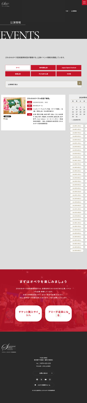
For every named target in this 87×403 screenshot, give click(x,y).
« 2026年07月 (76, 120)
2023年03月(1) (76, 188)
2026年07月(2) (76, 133)
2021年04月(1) (76, 219)
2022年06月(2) (76, 202)
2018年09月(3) (76, 233)
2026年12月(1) (76, 126)
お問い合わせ (43, 373)
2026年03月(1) (76, 140)
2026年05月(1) (76, 136)
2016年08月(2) (76, 247)
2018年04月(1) (76, 240)
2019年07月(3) (76, 226)
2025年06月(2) (76, 150)
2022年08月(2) (76, 198)
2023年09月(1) (76, 178)
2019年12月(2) (76, 223)
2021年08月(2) (76, 216)
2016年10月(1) (76, 243)
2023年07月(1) (76, 181)
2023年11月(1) (76, 174)
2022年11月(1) (76, 195)
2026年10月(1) (76, 129)
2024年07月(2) (76, 164)
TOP (67, 11)
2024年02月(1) (76, 171)
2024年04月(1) (76, 167)
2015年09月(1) (76, 250)
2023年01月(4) (76, 192)
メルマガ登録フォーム (44, 385)
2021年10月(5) (76, 212)
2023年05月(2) (76, 185)
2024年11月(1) (76, 160)
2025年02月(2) (76, 157)
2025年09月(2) (76, 146)
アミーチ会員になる (58, 313)
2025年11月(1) (76, 143)
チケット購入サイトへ (28, 313)
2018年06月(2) (76, 237)
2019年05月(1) (76, 230)
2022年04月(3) (76, 205)
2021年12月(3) (76, 209)
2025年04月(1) (76, 153)
